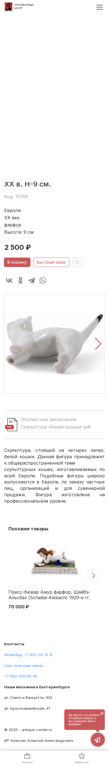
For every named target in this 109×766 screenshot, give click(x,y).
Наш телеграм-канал (23, 665)
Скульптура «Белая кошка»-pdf (56, 427)
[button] (98, 344)
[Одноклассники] (20, 280)
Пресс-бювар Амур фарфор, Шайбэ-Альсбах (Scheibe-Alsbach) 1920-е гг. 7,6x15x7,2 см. (49, 595)
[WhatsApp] (43, 280)
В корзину (17, 262)
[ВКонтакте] (9, 280)
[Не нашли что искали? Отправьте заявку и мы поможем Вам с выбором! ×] (98, 740)
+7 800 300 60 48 (20, 676)
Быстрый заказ (51, 262)
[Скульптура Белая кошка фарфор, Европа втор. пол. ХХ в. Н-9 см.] (54, 344)
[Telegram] (32, 280)
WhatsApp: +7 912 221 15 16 (28, 654)
